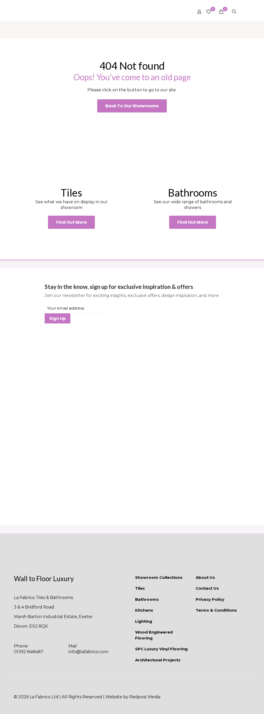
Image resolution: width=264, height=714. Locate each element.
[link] (71, 149)
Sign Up (57, 318)
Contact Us (207, 588)
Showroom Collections (159, 577)
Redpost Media (144, 696)
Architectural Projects (157, 660)
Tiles (140, 588)
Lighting (143, 621)
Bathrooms (147, 599)
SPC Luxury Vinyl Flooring (161, 648)
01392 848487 (28, 651)
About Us (205, 577)
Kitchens (144, 610)
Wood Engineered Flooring (154, 635)
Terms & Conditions (216, 610)
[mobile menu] (243, 11)
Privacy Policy (210, 599)
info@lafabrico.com (88, 651)
